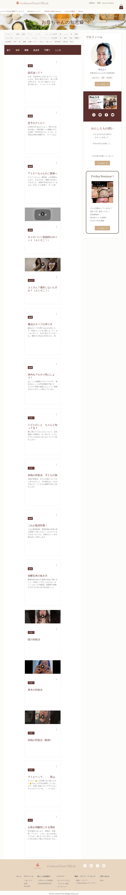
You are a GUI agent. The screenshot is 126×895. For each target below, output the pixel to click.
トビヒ (27, 37)
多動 (65, 37)
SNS (101, 880)
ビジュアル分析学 (51, 34)
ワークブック (44, 37)
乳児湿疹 (54, 37)
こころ (58, 50)
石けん (42, 41)
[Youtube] (112, 114)
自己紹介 (109, 77)
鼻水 (71, 41)
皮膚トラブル (32, 41)
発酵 (24, 41)
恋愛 (23, 34)
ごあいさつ (95, 77)
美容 (26, 50)
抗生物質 (8, 41)
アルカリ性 (9, 37)
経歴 (103, 77)
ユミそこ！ (39, 34)
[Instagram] (93, 114)
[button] (121, 6)
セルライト (18, 37)
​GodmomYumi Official (34, 3)
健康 (18, 50)
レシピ (66, 34)
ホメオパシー (9, 34)
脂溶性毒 (58, 41)
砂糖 (76, 34)
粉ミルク (49, 41)
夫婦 (70, 37)
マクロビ (35, 37)
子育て (47, 50)
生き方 (36, 50)
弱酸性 (77, 37)
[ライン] (100, 114)
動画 (17, 34)
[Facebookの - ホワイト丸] (106, 114)
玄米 (15, 41)
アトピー (30, 34)
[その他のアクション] (57, 62)
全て (9, 50)
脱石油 (65, 41)
